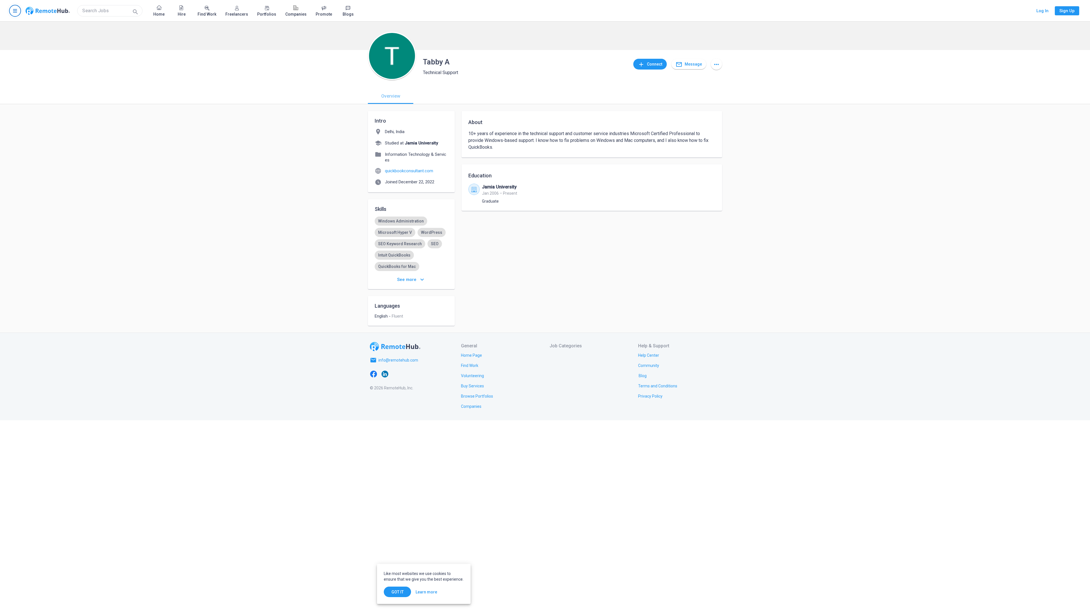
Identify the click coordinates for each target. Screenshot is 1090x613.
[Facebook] (373, 373)
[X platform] (396, 373)
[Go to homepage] (48, 10)
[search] (109, 11)
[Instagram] (407, 373)
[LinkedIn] (385, 373)
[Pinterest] (419, 373)
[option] (401, 221)
